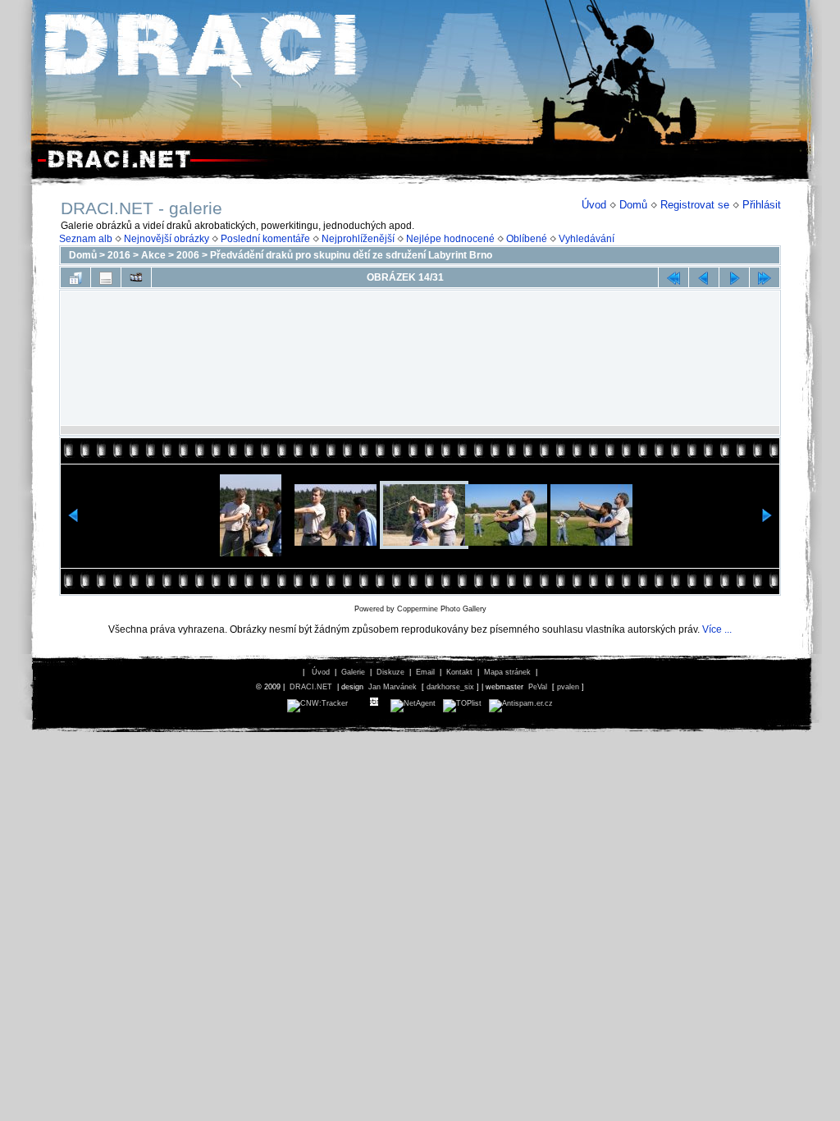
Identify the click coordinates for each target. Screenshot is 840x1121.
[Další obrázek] (734, 277)
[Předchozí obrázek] (704, 277)
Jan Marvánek (392, 687)
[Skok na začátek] (673, 277)
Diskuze (390, 672)
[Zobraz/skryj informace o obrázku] (106, 277)
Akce (153, 255)
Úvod (594, 205)
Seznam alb (85, 239)
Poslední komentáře (265, 239)
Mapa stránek (507, 672)
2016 (118, 255)
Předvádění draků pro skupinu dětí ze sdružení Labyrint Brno (351, 255)
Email (425, 672)
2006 (187, 255)
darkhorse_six (450, 687)
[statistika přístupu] (317, 703)
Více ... (717, 629)
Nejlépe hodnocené (450, 239)
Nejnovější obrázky (166, 239)
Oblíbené (526, 239)
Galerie (353, 672)
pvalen (568, 687)
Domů (633, 205)
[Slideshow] (136, 277)
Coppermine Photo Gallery (441, 609)
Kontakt (459, 672)
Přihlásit (761, 205)
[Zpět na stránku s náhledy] (75, 277)
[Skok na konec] (764, 277)
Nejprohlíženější (358, 239)
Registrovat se (694, 205)
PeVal (537, 687)
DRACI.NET (311, 687)
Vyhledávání (586, 239)
